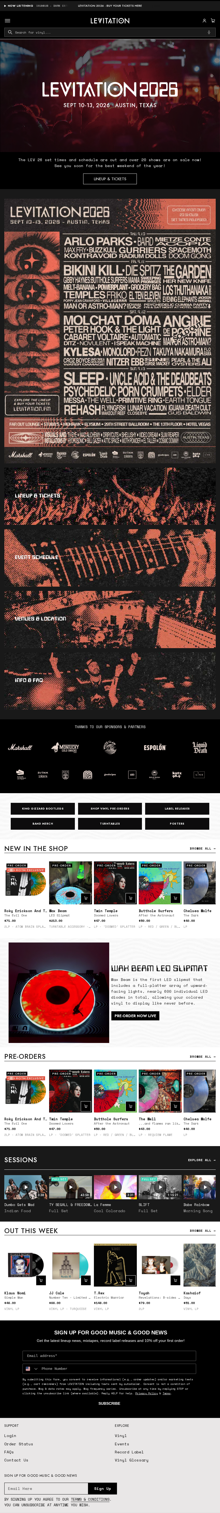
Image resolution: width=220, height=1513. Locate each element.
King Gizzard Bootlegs (43, 809)
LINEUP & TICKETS (110, 179)
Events (122, 1444)
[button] (212, 20)
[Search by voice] (209, 32)
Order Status (18, 1444)
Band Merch (42, 824)
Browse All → (203, 848)
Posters (177, 824)
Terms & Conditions (90, 1499)
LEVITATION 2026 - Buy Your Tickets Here (110, 6)
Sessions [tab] (20, 1160)
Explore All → (202, 1160)
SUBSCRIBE (109, 1403)
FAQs (9, 1452)
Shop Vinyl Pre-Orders (110, 809)
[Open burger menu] (7, 20)
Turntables (110, 824)
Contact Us (16, 1460)
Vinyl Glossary (132, 1460)
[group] (110, 95)
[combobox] (110, 32)
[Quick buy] (86, 898)
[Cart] (212, 20)
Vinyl (121, 1435)
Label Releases (177, 809)
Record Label (129, 1452)
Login (10, 1435)
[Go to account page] (204, 20)
